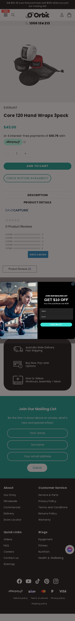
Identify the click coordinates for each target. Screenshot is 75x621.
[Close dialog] (73, 284)
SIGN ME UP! (56, 324)
